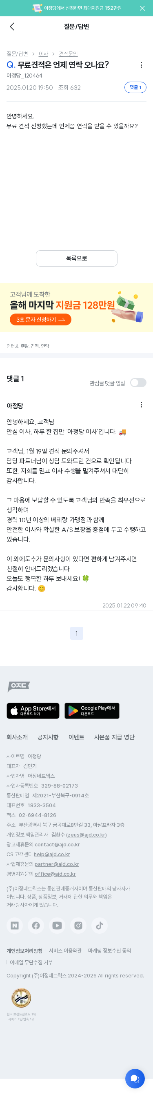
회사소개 (17, 737)
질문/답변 (17, 54)
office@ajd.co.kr (55, 874)
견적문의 (68, 54)
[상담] (135, 1078)
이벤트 (76, 737)
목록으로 (76, 258)
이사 (43, 54)
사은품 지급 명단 (114, 737)
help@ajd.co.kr (52, 854)
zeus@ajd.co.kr (86, 835)
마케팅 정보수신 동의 (109, 951)
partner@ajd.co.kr (57, 864)
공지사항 (48, 737)
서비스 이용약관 (65, 951)
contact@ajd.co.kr (57, 844)
